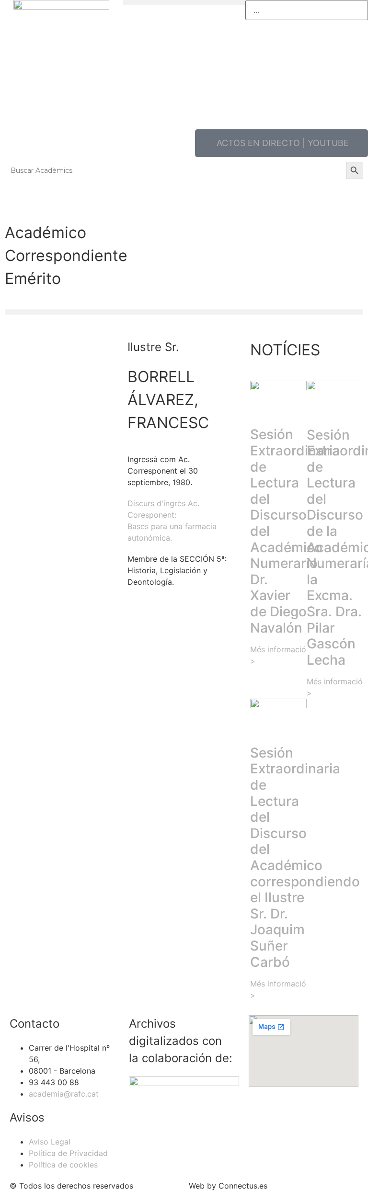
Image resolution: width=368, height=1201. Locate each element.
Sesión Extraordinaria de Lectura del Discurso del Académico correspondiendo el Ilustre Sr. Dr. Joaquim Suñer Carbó (305, 857)
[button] (184, 2)
